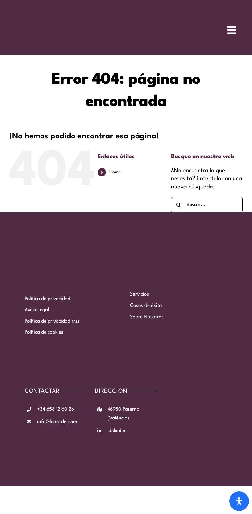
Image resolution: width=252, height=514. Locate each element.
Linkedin (116, 430)
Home (115, 172)
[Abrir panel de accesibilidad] (239, 501)
